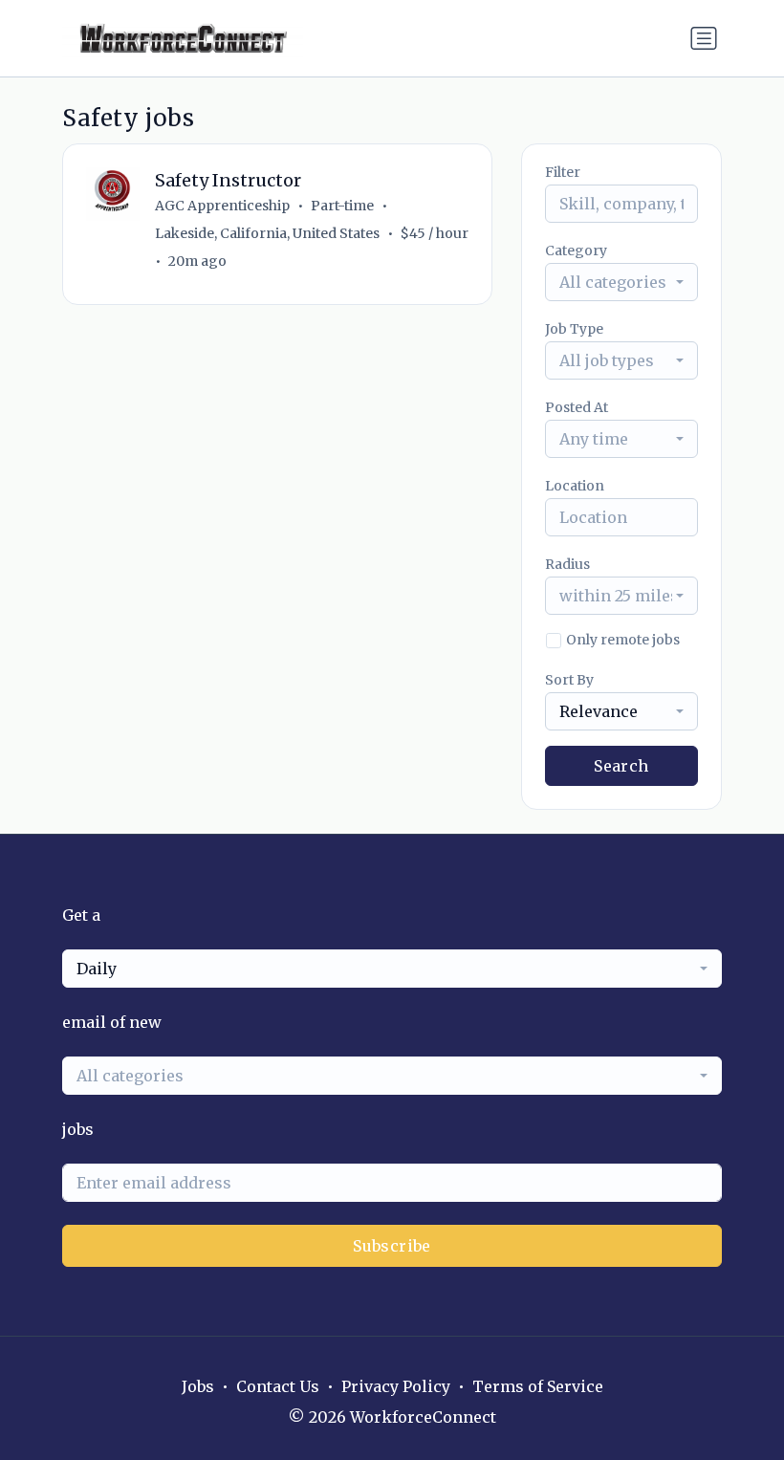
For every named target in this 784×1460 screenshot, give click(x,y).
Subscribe (392, 1245)
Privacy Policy (395, 1386)
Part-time (342, 205)
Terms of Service (537, 1386)
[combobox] (621, 282)
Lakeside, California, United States (267, 233)
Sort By (569, 679)
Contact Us (277, 1386)
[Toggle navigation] (704, 38)
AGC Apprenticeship (222, 205)
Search (621, 765)
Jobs (198, 1386)
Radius (567, 564)
